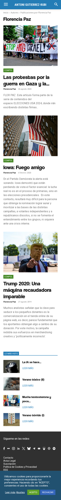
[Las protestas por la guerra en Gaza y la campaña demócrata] (30, 45)
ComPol (8, 70)
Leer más (10, 492)
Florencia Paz (9, 89)
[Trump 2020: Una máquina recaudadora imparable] (30, 252)
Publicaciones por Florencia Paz (36, 12)
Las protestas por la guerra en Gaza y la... (26, 80)
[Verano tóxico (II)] (11, 383)
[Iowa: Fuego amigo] (30, 136)
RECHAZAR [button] (47, 492)
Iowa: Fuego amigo (24, 167)
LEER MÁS (28, 368)
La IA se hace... (31, 362)
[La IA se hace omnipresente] (11, 366)
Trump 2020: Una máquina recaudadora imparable (27, 289)
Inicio (5, 12)
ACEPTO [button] (33, 492)
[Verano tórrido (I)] (11, 419)
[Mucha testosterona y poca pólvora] (11, 401)
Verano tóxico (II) (33, 379)
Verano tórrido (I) (33, 415)
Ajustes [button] (20, 492)
